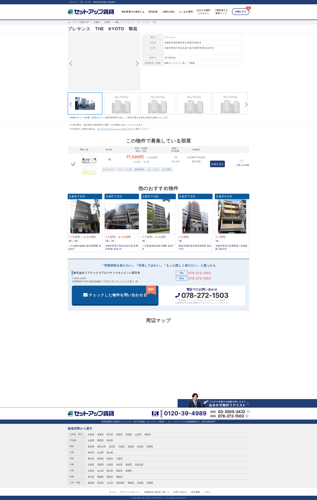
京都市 (107, 22)
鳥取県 (119, 470)
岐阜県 (110, 458)
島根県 (129, 470)
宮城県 (129, 434)
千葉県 (121, 446)
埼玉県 (112, 446)
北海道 (91, 434)
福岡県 (91, 482)
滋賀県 (129, 464)
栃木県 (140, 446)
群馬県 (150, 446)
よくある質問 (186, 11)
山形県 (138, 434)
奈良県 (119, 464)
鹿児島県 (120, 482)
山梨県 (91, 440)
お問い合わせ (180, 492)
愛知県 (91, 458)
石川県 (100, 452)
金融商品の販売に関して (156, 492)
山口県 (100, 470)
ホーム (112, 492)
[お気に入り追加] (242, 161)
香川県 (91, 476)
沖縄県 (150, 482)
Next (136, 63)
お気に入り (240, 11)
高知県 (110, 476)
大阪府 (91, 464)
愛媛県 (100, 476)
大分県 (110, 482)
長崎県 (131, 482)
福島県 (147, 434)
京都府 (97, 22)
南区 (117, 22)
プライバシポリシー (130, 492)
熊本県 (100, 482)
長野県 (100, 440)
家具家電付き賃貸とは (133, 11)
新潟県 (110, 440)
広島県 (91, 470)
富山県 (110, 452)
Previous (72, 63)
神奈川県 (101, 446)
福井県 (91, 452)
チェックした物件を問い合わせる (121, 292)
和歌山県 (139, 464)
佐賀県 (140, 482)
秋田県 (119, 434)
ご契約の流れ (168, 11)
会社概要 (195, 492)
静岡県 (100, 458)
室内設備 (153, 11)
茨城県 (131, 446)
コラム (207, 492)
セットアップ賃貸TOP (78, 22)
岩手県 (110, 434)
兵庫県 (100, 464)
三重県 (119, 458)
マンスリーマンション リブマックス (114, 129)
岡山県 (110, 470)
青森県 (100, 434)
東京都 (91, 446)
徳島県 (119, 476)
